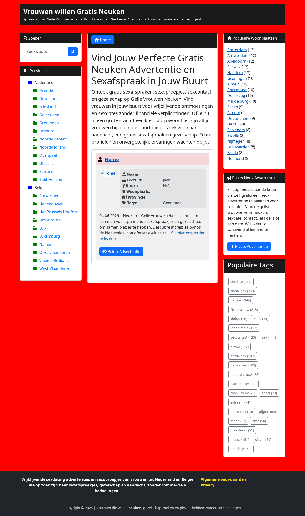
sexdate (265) (240, 281)
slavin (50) (263, 439)
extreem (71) (240, 402)
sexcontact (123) (243, 337)
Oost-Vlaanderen (54, 252)
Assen (232, 107)
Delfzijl (233, 124)
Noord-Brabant (53, 139)
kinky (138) (238, 318)
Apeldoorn (236, 61)
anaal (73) (269, 393)
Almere (233, 112)
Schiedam (236, 129)
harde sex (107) (242, 356)
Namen (45, 244)
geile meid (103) (243, 365)
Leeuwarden (238, 147)
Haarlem (235, 72)
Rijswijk (234, 67)
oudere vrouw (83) (244, 374)
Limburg (47, 131)
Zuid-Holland (50, 179)
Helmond (235, 158)
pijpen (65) (267, 411)
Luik (43, 228)
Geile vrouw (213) (244, 309)
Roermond (237, 89)
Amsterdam (238, 55)
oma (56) (259, 421)
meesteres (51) (242, 430)
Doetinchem (238, 118)
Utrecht (46, 163)
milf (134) (260, 318)
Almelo (233, 84)
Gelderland (49, 114)
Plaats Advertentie (251, 246)
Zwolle (233, 135)
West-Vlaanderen (54, 268)
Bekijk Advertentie (123, 251)
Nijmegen (236, 141)
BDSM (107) (239, 346)
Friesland (47, 106)
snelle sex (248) (242, 291)
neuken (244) (240, 300)
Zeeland (46, 171)
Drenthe (46, 90)
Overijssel (48, 155)
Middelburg (238, 101)
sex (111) (269, 337)
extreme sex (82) (243, 383)
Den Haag (236, 95)
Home (105, 39)
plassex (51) (239, 439)
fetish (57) (238, 421)
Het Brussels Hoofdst (58, 212)
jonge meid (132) (243, 328)
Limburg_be (50, 220)
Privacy (207, 485)
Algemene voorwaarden (223, 479)
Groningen (49, 122)
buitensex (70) (241, 411)
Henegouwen (51, 203)
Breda (232, 152)
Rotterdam (237, 49)
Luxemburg (49, 236)
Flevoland (47, 98)
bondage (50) (240, 448)
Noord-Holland (52, 147)
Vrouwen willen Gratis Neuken (74, 11)
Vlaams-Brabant (53, 260)
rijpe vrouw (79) (242, 393)
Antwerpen (49, 195)
